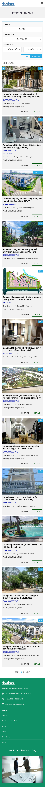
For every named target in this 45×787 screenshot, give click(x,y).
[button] (22, 29)
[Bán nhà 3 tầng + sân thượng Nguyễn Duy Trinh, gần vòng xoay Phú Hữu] (22, 234)
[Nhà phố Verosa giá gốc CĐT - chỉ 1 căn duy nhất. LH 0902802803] (22, 631)
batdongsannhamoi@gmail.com (15, 704)
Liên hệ (4, 742)
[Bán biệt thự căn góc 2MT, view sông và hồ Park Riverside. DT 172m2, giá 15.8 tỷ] (22, 380)
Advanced (36, 56)
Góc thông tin (6, 737)
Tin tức (4, 731)
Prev (17, 672)
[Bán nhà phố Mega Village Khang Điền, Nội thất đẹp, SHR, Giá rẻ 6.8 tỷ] (22, 431)
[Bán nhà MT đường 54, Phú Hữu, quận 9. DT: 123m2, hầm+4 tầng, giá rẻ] (22, 332)
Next (28, 672)
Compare (25, 112)
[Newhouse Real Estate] (7, 3)
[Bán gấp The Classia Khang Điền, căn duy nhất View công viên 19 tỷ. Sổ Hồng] (22, 79)
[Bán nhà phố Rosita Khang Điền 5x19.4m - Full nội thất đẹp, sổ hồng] (22, 129)
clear (25, 56)
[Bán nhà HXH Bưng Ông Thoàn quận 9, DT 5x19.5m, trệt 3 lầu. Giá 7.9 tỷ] (22, 481)
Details (37, 112)
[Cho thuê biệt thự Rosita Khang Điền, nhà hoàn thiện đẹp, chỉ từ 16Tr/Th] (22, 183)
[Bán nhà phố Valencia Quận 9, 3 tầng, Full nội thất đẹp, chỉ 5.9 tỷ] (22, 529)
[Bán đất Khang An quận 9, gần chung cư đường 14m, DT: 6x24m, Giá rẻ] (22, 281)
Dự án (4, 726)
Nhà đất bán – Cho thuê (9, 721)
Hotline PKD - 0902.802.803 (14, 699)
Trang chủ (5, 715)
